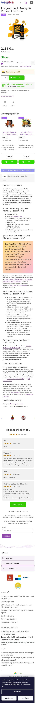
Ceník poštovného (7, 616)
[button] (33, 418)
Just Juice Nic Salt (16, 216)
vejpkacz (9, 558)
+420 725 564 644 (12, 563)
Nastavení (17, 692)
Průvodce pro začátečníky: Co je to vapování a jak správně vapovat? (17, 659)
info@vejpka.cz (11, 568)
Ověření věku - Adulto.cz (9, 622)
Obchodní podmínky (8, 634)
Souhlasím (25, 698)
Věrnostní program (7, 602)
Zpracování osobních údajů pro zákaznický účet (17, 637)
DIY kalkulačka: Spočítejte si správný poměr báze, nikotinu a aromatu (16, 606)
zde (3, 686)
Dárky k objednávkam (8, 619)
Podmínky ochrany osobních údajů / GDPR (15, 631)
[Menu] (32, 3)
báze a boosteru (16, 282)
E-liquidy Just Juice (16, 404)
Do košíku (11, 162)
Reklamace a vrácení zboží (10, 640)
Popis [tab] (4, 176)
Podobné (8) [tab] (24, 176)
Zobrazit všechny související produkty (18, 170)
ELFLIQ (19, 394)
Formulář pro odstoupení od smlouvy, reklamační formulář (17, 643)
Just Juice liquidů (16, 392)
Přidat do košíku (18, 78)
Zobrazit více (18, 505)
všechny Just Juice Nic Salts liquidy (17, 347)
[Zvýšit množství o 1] (8, 77)
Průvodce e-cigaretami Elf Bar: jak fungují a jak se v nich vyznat (17, 597)
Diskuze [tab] (5, 180)
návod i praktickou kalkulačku (18, 286)
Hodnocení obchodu (18, 429)
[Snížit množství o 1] (8, 79)
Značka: (13, 15)
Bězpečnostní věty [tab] (13, 176)
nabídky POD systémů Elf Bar (15, 379)
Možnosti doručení (25, 66)
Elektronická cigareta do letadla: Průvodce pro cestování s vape (17, 654)
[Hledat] (21, 3)
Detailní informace (6, 96)
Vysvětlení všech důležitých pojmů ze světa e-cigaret (17, 611)
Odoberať (6, 536)
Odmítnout (9, 698)
